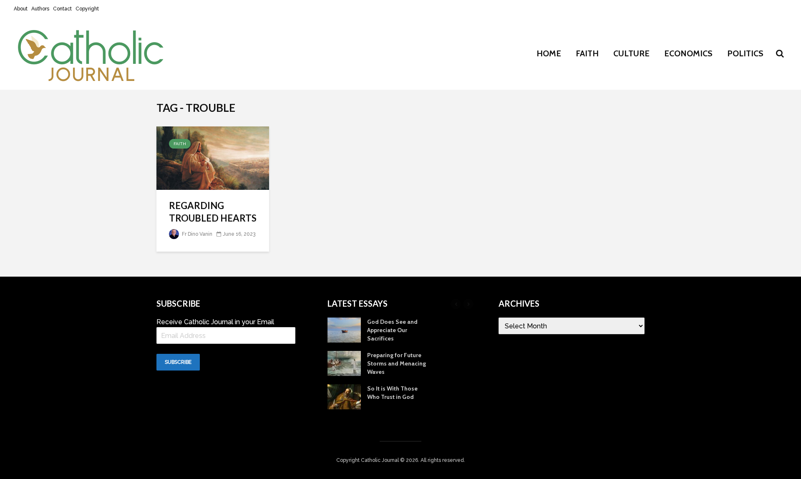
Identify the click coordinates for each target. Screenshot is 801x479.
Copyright (87, 9)
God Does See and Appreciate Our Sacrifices (392, 330)
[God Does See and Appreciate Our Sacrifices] (344, 329)
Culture (631, 53)
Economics (688, 53)
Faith (587, 53)
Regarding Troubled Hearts (213, 212)
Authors (40, 9)
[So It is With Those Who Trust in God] (344, 396)
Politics (745, 53)
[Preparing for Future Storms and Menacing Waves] (344, 363)
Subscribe (178, 362)
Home (549, 53)
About (21, 9)
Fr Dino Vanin (196, 234)
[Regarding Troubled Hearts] (212, 157)
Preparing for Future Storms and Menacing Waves (396, 363)
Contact (62, 9)
